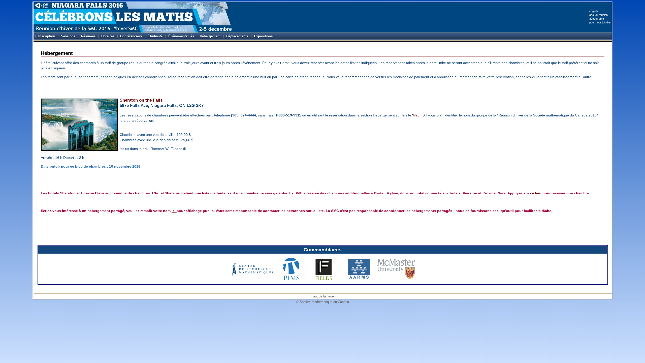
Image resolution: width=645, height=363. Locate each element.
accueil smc (596, 18)
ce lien (535, 193)
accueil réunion (598, 14)
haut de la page (322, 296)
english (593, 11)
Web (416, 115)
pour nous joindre (599, 22)
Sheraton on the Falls (141, 100)
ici (174, 211)
